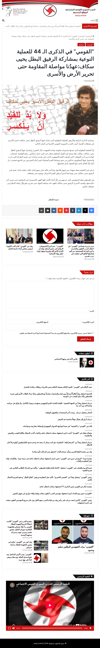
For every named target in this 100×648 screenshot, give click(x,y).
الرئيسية (89, 36)
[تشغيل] (90, 628)
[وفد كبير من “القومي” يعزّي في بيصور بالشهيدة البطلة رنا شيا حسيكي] (41, 545)
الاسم (91, 311)
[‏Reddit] (60, 210)
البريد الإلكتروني (87, 322)
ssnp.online (38, 643)
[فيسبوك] (91, 210)
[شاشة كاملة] (9, 628)
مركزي (81, 45)
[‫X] (85, 210)
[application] (50, 606)
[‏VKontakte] (54, 210)
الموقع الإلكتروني (42, 322)
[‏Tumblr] (72, 210)
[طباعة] (41, 210)
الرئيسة (82, 36)
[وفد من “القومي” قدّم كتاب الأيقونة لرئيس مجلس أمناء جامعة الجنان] (19, 236)
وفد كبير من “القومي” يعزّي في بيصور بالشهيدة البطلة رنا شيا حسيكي (20, 544)
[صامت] (13, 628)
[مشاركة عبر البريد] (47, 210)
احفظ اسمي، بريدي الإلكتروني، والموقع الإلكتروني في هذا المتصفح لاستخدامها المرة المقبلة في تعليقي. (55, 333)
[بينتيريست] (66, 210)
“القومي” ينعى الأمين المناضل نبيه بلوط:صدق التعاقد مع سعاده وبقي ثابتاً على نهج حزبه (19, 557)
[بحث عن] (3, 20)
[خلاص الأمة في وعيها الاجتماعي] (87, 362)
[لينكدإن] (79, 210)
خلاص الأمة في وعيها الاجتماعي (66, 359)
